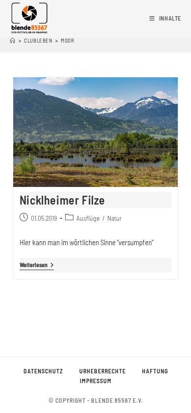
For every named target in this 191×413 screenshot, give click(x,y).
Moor (67, 40)
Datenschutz (43, 370)
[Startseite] (13, 40)
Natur (114, 218)
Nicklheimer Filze (62, 200)
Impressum (96, 380)
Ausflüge (88, 218)
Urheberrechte (102, 370)
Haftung (155, 370)
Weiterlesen (37, 265)
